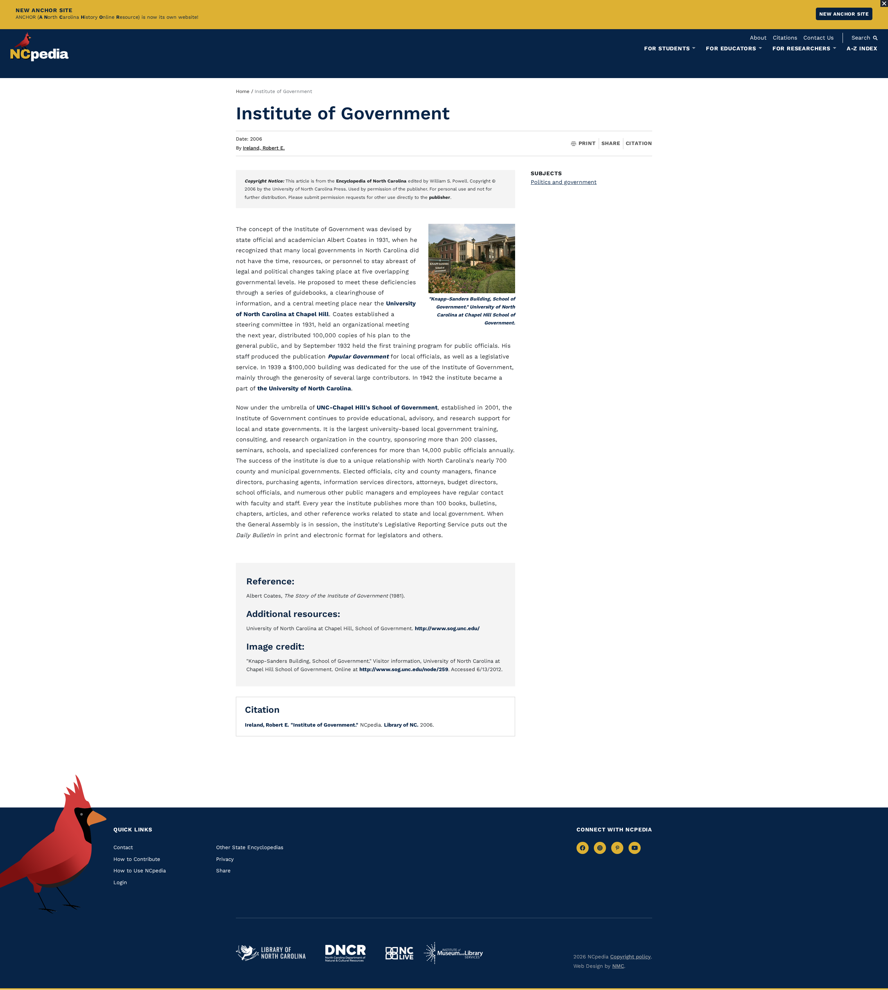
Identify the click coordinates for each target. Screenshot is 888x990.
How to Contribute (136, 859)
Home (242, 91)
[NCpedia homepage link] (39, 46)
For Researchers (801, 48)
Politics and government (564, 182)
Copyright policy (630, 957)
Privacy (225, 859)
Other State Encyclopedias (249, 847)
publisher (439, 197)
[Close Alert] (884, 3)
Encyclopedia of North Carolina (371, 181)
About (758, 37)
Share (610, 143)
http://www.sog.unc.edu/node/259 (403, 669)
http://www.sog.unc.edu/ (447, 628)
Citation (639, 143)
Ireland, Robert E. (264, 148)
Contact (123, 847)
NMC (618, 966)
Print (587, 143)
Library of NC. (401, 725)
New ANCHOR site (844, 14)
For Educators (731, 48)
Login (120, 882)
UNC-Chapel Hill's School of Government (377, 407)
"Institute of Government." (324, 725)
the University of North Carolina (304, 388)
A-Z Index (862, 48)
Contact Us (818, 37)
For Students (667, 48)
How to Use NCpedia (139, 871)
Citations (785, 37)
